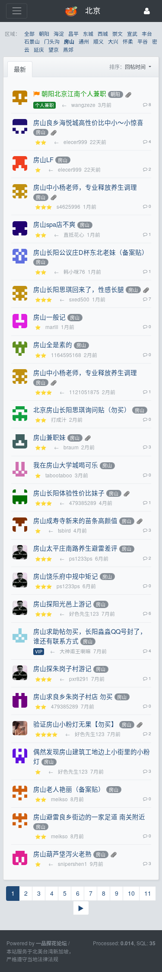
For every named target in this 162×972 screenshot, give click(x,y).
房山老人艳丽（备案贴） (69, 788)
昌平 (73, 33)
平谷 (142, 41)
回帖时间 (136, 66)
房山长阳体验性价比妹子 (69, 492)
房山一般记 (49, 316)
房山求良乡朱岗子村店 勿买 (73, 696)
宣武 (132, 33)
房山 (69, 41)
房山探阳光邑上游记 (62, 603)
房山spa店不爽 (54, 224)
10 (131, 893)
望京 (53, 49)
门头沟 (52, 41)
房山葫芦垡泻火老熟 (62, 853)
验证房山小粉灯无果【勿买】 (75, 723)
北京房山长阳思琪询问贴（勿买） (81, 409)
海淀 (59, 33)
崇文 (117, 33)
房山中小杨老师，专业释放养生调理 (85, 186)
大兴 (113, 41)
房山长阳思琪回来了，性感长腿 (78, 289)
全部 (29, 33)
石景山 (32, 41)
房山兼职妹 (49, 437)
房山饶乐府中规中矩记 (65, 575)
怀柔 (128, 41)
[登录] (147, 11)
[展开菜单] (16, 11)
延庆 (39, 49)
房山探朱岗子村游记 (62, 668)
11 (147, 893)
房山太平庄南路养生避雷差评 (75, 547)
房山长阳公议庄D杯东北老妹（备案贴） (90, 252)
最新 (20, 69)
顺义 (98, 41)
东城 (88, 33)
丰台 (147, 33)
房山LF (43, 159)
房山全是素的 (52, 344)
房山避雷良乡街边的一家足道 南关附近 (89, 816)
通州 (84, 41)
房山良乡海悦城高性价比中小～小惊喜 (88, 122)
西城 (103, 33)
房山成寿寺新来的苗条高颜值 (75, 520)
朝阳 (44, 33)
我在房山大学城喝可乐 (65, 464)
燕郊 (68, 49)
